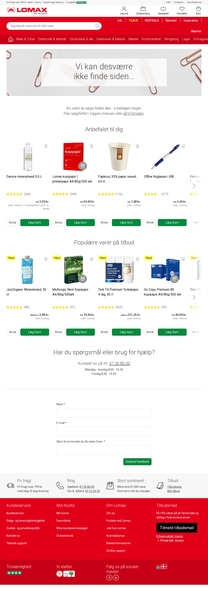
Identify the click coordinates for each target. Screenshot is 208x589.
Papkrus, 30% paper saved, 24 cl (117, 179)
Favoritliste (63, 520)
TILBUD (133, 20)
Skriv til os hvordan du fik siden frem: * (80, 441)
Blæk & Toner (25, 39)
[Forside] (10, 40)
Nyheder (171, 20)
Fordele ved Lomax (118, 520)
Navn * (60, 404)
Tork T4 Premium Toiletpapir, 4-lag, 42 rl (118, 292)
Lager (186, 39)
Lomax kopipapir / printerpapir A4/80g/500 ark (72, 179)
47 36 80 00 (119, 363)
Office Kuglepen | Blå (159, 176)
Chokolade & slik (81, 39)
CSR (168, 2)
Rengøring (171, 39)
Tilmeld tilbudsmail (177, 527)
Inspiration (191, 20)
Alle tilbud (173, 491)
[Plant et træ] (69, 574)
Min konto (62, 513)
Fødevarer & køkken (110, 39)
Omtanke (178, 2)
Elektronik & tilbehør (52, 39)
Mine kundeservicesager (72, 528)
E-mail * (61, 423)
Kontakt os (13, 535)
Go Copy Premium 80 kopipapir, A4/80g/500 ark (162, 292)
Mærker (196, 31)
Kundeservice (194, 2)
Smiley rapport (115, 550)
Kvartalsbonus (115, 535)
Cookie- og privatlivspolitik (23, 528)
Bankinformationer (118, 543)
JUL (119, 20)
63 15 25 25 (92, 491)
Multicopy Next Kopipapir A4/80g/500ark (70, 292)
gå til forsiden (133, 114)
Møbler (134, 39)
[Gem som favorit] (46, 146)
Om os (110, 513)
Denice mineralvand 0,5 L (24, 176)
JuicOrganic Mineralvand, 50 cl (26, 292)
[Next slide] (194, 186)
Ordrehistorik (64, 535)
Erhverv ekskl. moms (169, 536)
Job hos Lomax (116, 528)
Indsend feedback (137, 461)
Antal (12, 222)
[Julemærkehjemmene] (59, 574)
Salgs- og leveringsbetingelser (25, 520)
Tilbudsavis (174, 486)
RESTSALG (152, 20)
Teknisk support (16, 543)
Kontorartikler (151, 39)
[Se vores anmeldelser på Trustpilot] (14, 573)
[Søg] (97, 26)
